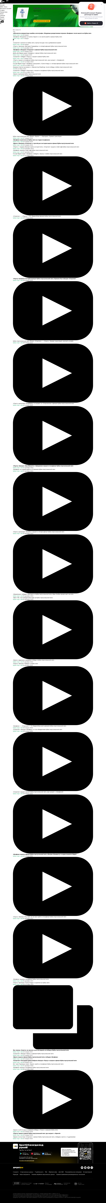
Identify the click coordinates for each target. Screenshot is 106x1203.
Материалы (32, 26)
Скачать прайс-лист (46, 1194)
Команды (26, 26)
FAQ (46, 1172)
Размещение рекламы (18, 1194)
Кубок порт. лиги (18, 35)
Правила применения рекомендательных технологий (70, 1174)
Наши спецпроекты (25, 1174)
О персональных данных (26, 1172)
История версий (87, 1172)
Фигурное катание (5, 8)
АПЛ (14, 69)
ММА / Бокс (3, 7)
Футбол (2, 3)
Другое (2, 19)
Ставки (2, 10)
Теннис (2, 17)
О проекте (15, 1172)
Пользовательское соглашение (73, 1172)
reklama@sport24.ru (28, 1194)
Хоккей (2, 5)
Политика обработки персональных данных (43, 1174)
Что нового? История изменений (26, 1160)
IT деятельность (39, 1172)
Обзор (22, 26)
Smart (2, 13)
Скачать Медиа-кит (37, 1194)
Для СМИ (61, 1172)
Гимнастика (3, 12)
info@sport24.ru (64, 1194)
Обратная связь (53, 1172)
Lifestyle (2, 15)
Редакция (15, 1174)
